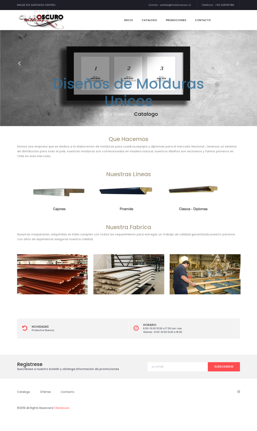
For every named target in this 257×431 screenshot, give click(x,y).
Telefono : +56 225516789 (218, 5)
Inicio (128, 20)
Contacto (67, 392)
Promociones (176, 20)
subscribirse (224, 367)
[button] (19, 63)
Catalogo (146, 114)
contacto (203, 20)
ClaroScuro (61, 408)
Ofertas (45, 392)
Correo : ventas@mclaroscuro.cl (170, 5)
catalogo (149, 20)
